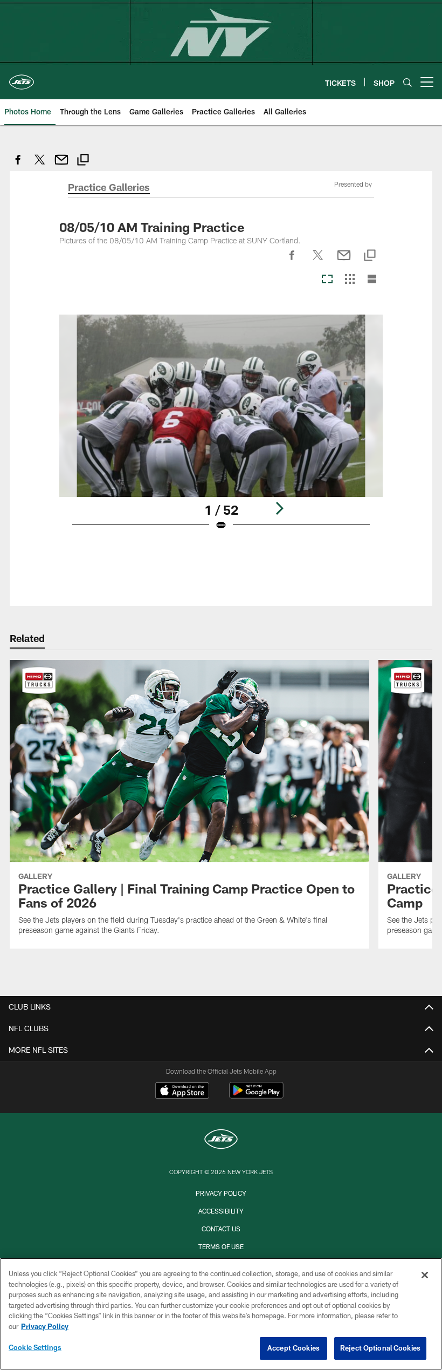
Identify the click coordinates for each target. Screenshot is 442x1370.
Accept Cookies (293, 1348)
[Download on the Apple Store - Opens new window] (182, 1091)
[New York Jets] (221, 1140)
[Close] (425, 1275)
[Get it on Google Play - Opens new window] (256, 1095)
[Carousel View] (327, 280)
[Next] (279, 508)
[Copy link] (83, 161)
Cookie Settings (35, 1347)
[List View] (372, 280)
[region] (221, 1314)
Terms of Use (221, 1246)
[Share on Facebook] (18, 165)
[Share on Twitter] (40, 165)
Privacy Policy (221, 1193)
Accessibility (221, 1211)
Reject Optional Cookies (380, 1348)
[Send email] (61, 165)
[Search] (407, 82)
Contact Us (221, 1228)
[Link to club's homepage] (21, 77)
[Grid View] (349, 280)
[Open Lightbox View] (221, 429)
